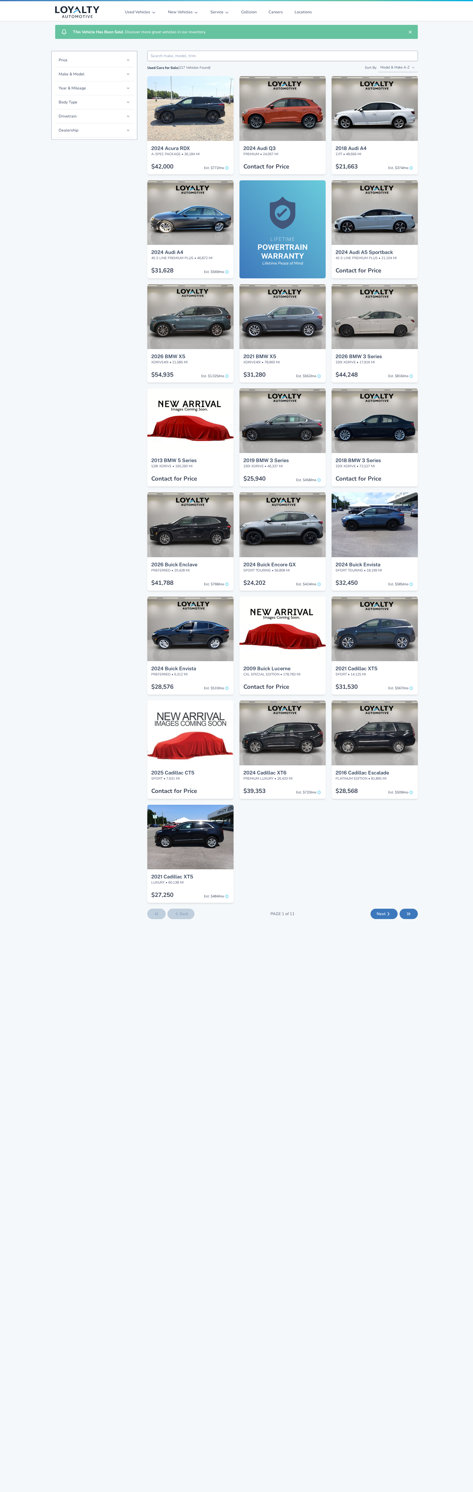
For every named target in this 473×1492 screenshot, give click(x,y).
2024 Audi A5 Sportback (364, 252)
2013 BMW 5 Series (174, 460)
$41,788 (162, 583)
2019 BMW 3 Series (266, 460)
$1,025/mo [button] (212, 376)
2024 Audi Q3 (259, 148)
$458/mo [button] (306, 480)
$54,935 (162, 375)
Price (63, 60)
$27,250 (162, 895)
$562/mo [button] (306, 376)
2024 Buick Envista (358, 565)
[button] (190, 85)
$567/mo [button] (398, 688)
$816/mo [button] (398, 376)
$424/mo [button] (306, 584)
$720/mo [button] (306, 792)
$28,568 (347, 791)
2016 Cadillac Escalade (362, 773)
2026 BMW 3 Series (359, 356)
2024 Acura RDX (170, 148)
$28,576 (162, 687)
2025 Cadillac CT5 (172, 773)
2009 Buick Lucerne (266, 668)
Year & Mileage (72, 88)
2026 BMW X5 (168, 356)
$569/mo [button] (214, 271)
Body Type (68, 102)
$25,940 (254, 479)
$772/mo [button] (214, 168)
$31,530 (347, 687)
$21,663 (347, 166)
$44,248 (347, 375)
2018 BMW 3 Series (358, 460)
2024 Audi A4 (167, 252)
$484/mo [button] (214, 896)
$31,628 (162, 270)
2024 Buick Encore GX (269, 565)
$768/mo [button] (214, 584)
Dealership (68, 130)
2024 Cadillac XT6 (265, 773)
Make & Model (71, 74)
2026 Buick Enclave (174, 565)
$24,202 (254, 583)
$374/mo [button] (398, 168)
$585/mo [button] (398, 584)
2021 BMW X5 (259, 356)
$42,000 (162, 166)
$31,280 (254, 375)
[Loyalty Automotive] (79, 12)
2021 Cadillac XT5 (356, 668)
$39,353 (254, 791)
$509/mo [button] (398, 792)
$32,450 (347, 583)
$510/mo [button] (214, 688)
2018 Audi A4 (351, 148)
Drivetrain (68, 116)
